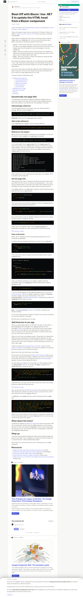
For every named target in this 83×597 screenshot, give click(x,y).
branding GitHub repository (37, 355)
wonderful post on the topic (32, 346)
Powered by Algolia (40, 1)
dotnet (13, 24)
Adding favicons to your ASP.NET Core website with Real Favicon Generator (33, 457)
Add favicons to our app (19, 88)
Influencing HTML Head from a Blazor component (26, 455)
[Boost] (5, 54)
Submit (16, 529)
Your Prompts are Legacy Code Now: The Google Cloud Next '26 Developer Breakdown (32, 500)
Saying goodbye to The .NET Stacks (67, 33)
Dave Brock (17, 6)
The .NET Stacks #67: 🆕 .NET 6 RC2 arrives (68, 37)
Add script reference (20, 81)
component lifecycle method (30, 297)
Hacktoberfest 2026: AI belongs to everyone (67, 81)
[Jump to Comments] (5, 46)
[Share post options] (5, 59)
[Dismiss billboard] (80, 579)
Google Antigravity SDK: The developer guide (30, 565)
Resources (16, 93)
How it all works (19, 86)
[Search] (8, 2)
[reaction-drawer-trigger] (5, 41)
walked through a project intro (34, 27)
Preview (22, 529)
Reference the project (21, 83)
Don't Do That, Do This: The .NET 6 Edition (68, 28)
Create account (75, 1)
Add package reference (21, 80)
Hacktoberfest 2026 (63, 88)
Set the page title (20, 85)
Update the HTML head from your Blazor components (27, 450)
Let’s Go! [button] (10, 594)
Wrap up (15, 91)
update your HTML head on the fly (25, 34)
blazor (18, 24)
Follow (69, 9)
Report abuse (36, 532)
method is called (27, 310)
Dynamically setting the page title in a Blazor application (28, 451)
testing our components (32, 423)
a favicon (20, 328)
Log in (68, 1)
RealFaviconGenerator (17, 347)
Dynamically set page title (20, 78)
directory (24, 364)
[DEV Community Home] (4, 1)
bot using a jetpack (46, 358)
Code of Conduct (29, 532)
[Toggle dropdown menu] (53, 462)
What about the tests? (19, 90)
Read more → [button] (15, 513)
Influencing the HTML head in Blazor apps (24, 453)
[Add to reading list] (5, 50)
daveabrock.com (32, 7)
